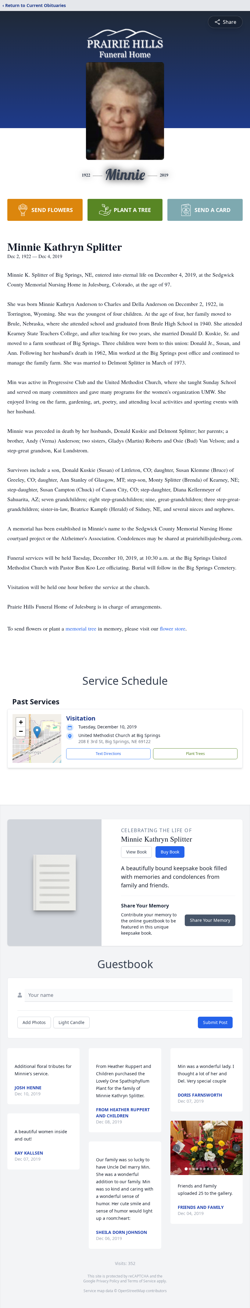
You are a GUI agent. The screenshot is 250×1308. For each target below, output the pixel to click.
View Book (136, 852)
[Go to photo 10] (219, 1169)
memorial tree (81, 628)
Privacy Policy (107, 1281)
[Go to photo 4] (197, 1169)
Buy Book (170, 852)
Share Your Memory (210, 920)
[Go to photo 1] (186, 1168)
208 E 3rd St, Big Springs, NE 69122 (114, 741)
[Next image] (236, 1148)
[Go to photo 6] (204, 1169)
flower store (172, 628)
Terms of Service (141, 1281)
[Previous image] (176, 1148)
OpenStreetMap (131, 1290)
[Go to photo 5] (201, 1169)
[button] (37, 732)
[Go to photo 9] (215, 1169)
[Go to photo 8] (212, 1169)
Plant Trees (195, 753)
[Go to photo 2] (190, 1169)
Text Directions (108, 753)
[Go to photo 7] (208, 1169)
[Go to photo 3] (193, 1169)
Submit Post (215, 1022)
